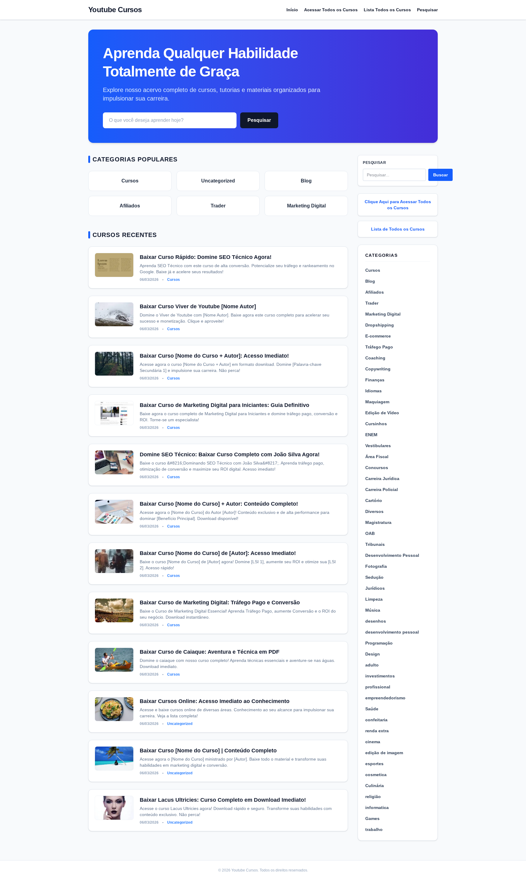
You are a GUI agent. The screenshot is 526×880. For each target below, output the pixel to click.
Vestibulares (378, 445)
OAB (370, 533)
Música (372, 610)
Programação (379, 643)
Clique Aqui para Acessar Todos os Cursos (398, 204)
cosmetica (376, 774)
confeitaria (376, 719)
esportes (374, 763)
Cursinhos (376, 423)
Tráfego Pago (379, 347)
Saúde (371, 708)
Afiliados (130, 205)
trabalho (374, 829)
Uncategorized (218, 180)
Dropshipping (379, 325)
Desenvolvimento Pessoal (392, 555)
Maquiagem (377, 401)
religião (373, 796)
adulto (372, 665)
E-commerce (378, 336)
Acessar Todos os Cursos (331, 9)
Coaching (375, 357)
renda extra (377, 730)
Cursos (130, 180)
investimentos (380, 675)
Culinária (374, 785)
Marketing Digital (306, 205)
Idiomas (373, 390)
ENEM (371, 434)
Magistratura (378, 522)
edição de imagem (384, 752)
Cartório (373, 500)
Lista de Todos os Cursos (398, 229)
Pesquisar (427, 9)
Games (372, 818)
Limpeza (374, 599)
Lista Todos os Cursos (387, 9)
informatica (377, 807)
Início (292, 9)
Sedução (374, 577)
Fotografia (376, 566)
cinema (372, 741)
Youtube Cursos (115, 9)
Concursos (376, 467)
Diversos (374, 511)
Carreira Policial (381, 489)
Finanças (374, 379)
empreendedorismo (385, 697)
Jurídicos (375, 588)
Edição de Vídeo (382, 412)
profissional (377, 686)
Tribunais (375, 544)
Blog (306, 180)
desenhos (375, 621)
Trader (218, 205)
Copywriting (378, 368)
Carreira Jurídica (382, 478)
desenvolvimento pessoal (392, 632)
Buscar (440, 174)
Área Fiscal (376, 456)
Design (372, 654)
